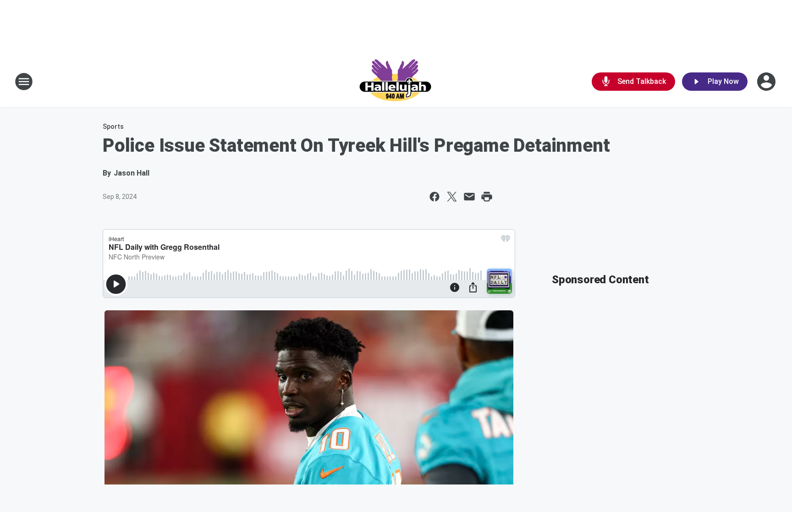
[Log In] (767, 81)
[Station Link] (396, 81)
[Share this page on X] (452, 196)
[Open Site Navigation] (24, 81)
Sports (113, 126)
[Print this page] (486, 196)
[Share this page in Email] (469, 196)
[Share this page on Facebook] (434, 196)
